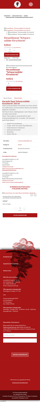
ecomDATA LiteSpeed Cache (20, 398)
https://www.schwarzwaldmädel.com (13, 168)
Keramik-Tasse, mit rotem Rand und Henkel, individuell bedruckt (12, 197)
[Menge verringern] (5, 50)
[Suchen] (25, 4)
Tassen (20, 144)
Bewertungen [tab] (18, 98)
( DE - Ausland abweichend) (12, 59)
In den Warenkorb (20, 215)
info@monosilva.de (7, 166)
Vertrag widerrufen (20, 354)
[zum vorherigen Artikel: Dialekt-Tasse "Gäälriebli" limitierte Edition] (6, 22)
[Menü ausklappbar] (3, 4)
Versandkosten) (17, 47)
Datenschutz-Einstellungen (20, 382)
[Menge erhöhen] (14, 50)
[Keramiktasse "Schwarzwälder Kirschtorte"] (17, 28)
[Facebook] (18, 346)
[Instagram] (21, 346)
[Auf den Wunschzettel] (35, 195)
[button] (20, 257)
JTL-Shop (27, 396)
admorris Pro (13, 396)
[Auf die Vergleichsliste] (31, 195)
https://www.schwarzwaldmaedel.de (12, 182)
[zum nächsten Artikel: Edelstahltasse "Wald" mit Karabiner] (10, 22)
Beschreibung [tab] (8, 98)
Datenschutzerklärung (9, 327)
